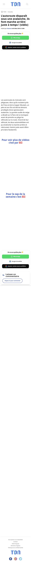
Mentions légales (15, 545)
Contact (15, 541)
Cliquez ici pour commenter (12, 280)
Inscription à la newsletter (15, 539)
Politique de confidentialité (15, 547)
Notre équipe (15, 543)
